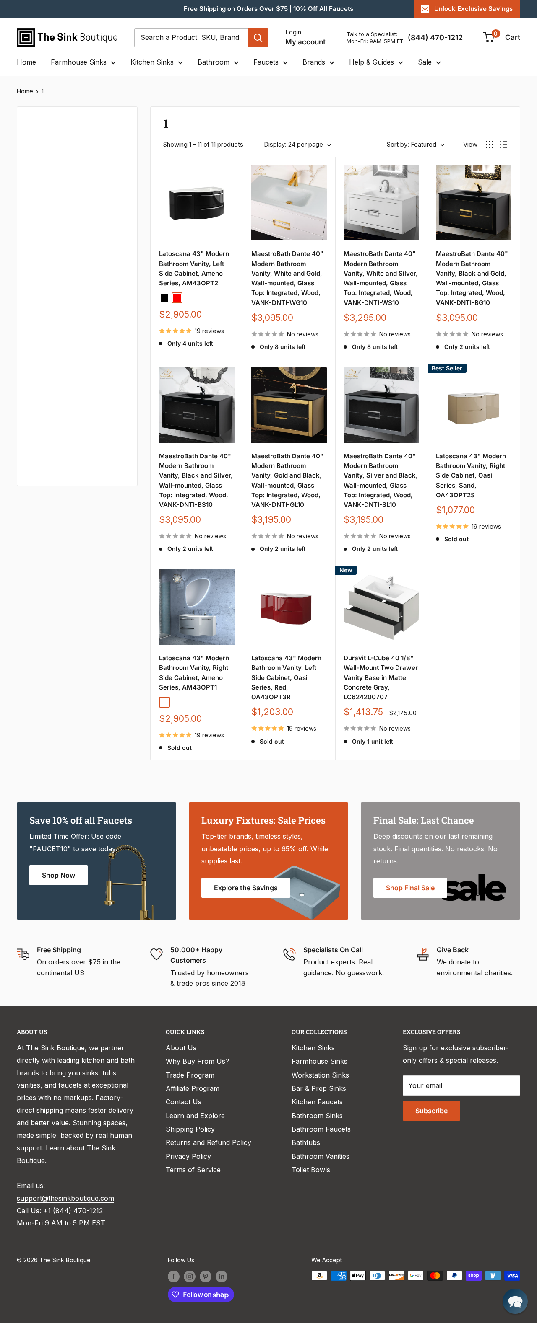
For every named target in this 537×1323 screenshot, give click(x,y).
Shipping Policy (190, 1129)
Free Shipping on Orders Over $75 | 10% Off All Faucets (268, 9)
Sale (425, 62)
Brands (313, 62)
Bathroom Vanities (320, 1156)
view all (111, 119)
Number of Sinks (54, 259)
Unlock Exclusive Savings (473, 9)
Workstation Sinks (320, 1075)
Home (26, 62)
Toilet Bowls (311, 1169)
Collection (44, 455)
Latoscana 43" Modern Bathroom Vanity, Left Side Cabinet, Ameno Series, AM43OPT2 (194, 268)
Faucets (266, 62)
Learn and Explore (195, 1115)
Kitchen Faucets (317, 1102)
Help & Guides (371, 62)
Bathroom (213, 62)
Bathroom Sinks (317, 1115)
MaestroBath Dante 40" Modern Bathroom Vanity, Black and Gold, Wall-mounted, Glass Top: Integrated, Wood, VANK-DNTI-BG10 (472, 278)
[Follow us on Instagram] (190, 1276)
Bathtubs (306, 1142)
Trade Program (190, 1075)
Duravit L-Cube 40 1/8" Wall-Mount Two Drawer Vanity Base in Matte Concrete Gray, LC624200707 (381, 677)
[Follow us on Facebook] (174, 1276)
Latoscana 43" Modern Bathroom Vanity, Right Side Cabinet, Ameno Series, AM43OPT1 (194, 672)
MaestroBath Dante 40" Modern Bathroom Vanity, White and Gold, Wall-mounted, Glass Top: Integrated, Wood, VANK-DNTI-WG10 (287, 278)
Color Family (48, 184)
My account (305, 42)
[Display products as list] (503, 144)
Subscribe (431, 1110)
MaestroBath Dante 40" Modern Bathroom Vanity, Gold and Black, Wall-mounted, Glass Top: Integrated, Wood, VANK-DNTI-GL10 (287, 480)
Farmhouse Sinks (79, 62)
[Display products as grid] (489, 144)
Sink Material (49, 371)
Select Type (52, 164)
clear (114, 228)
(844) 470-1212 (435, 37)
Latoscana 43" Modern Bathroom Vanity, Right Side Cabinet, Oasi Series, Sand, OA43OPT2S (471, 475)
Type (36, 145)
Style (36, 399)
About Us (181, 1048)
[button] (515, 1301)
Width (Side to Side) (60, 231)
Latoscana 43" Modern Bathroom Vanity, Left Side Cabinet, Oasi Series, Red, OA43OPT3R (286, 677)
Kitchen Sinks (152, 62)
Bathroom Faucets (321, 1129)
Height (39, 427)
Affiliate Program (192, 1088)
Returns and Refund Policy (208, 1142)
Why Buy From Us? (197, 1061)
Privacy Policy (188, 1156)
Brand (37, 286)
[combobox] (191, 37)
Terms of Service (193, 1169)
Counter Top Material (62, 314)
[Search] (258, 37)
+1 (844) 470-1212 (73, 1211)
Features (42, 343)
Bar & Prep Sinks (319, 1088)
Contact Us (183, 1102)
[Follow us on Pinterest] (205, 1276)
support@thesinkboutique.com (65, 1198)
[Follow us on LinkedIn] (221, 1276)
